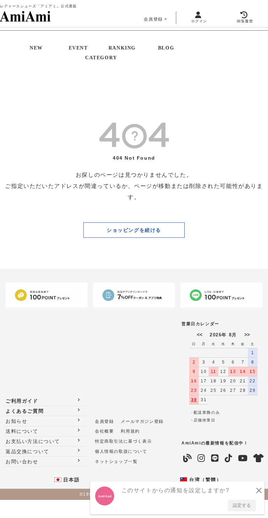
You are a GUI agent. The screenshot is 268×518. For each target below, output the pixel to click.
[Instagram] (201, 458)
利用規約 (130, 431)
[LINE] (214, 458)
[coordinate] (258, 458)
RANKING (122, 48)
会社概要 (104, 431)
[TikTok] (228, 458)
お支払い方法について (33, 441)
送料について (22, 431)
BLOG (166, 48)
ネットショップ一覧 (116, 461)
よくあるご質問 (25, 411)
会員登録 (153, 19)
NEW (36, 48)
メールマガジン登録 (142, 421)
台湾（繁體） (204, 479)
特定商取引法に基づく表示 (123, 441)
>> (247, 334)
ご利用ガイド (22, 401)
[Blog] (187, 458)
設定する (242, 505)
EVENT (78, 48)
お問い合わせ (22, 461)
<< (199, 334)
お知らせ (16, 421)
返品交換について (27, 451)
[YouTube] (242, 458)
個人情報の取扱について (121, 451)
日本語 (70, 479)
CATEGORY (101, 57)
